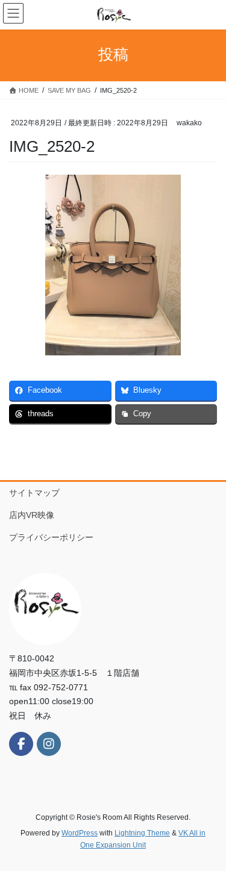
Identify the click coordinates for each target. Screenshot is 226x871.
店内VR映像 (36, 515)
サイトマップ (34, 493)
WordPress (79, 833)
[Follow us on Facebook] (21, 744)
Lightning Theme (142, 833)
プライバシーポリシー (51, 537)
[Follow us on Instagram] (49, 744)
